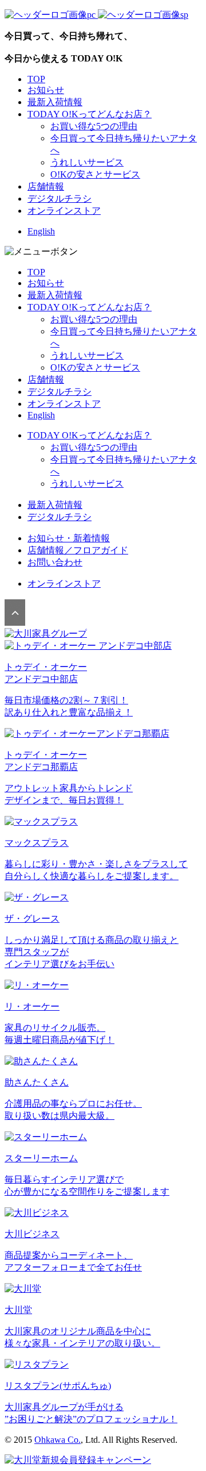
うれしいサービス (87, 162)
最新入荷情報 (54, 102)
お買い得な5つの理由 (93, 126)
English (41, 231)
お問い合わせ (54, 562)
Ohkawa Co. (57, 1440)
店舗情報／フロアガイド (77, 550)
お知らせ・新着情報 (68, 538)
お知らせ (45, 90)
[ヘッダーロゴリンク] (96, 15)
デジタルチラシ (59, 198)
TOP (36, 79)
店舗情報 (45, 186)
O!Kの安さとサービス (95, 174)
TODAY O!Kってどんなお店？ (89, 114)
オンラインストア (64, 210)
